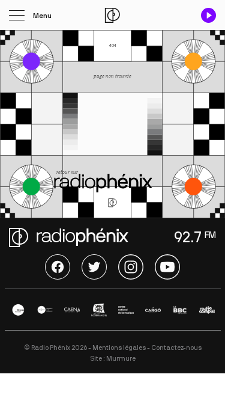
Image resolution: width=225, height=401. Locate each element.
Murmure (121, 358)
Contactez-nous (176, 347)
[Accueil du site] (112, 15)
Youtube (167, 267)
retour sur (67, 172)
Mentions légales (119, 347)
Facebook (57, 267)
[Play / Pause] (208, 15)
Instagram (130, 267)
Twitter (94, 267)
